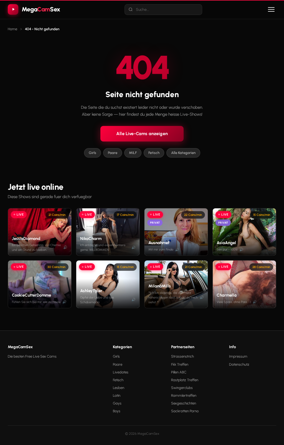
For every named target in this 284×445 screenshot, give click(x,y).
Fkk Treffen (179, 364)
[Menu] (271, 9)
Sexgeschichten (183, 403)
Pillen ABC (178, 372)
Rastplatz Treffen (184, 380)
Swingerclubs (182, 388)
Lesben (118, 388)
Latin (116, 395)
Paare (112, 153)
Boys (116, 411)
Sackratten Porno (185, 411)
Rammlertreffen (183, 395)
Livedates (120, 372)
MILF (133, 153)
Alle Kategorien (183, 153)
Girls (92, 153)
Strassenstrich (182, 356)
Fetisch (153, 153)
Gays (117, 403)
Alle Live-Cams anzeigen (142, 133)
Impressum (238, 356)
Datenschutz (239, 364)
